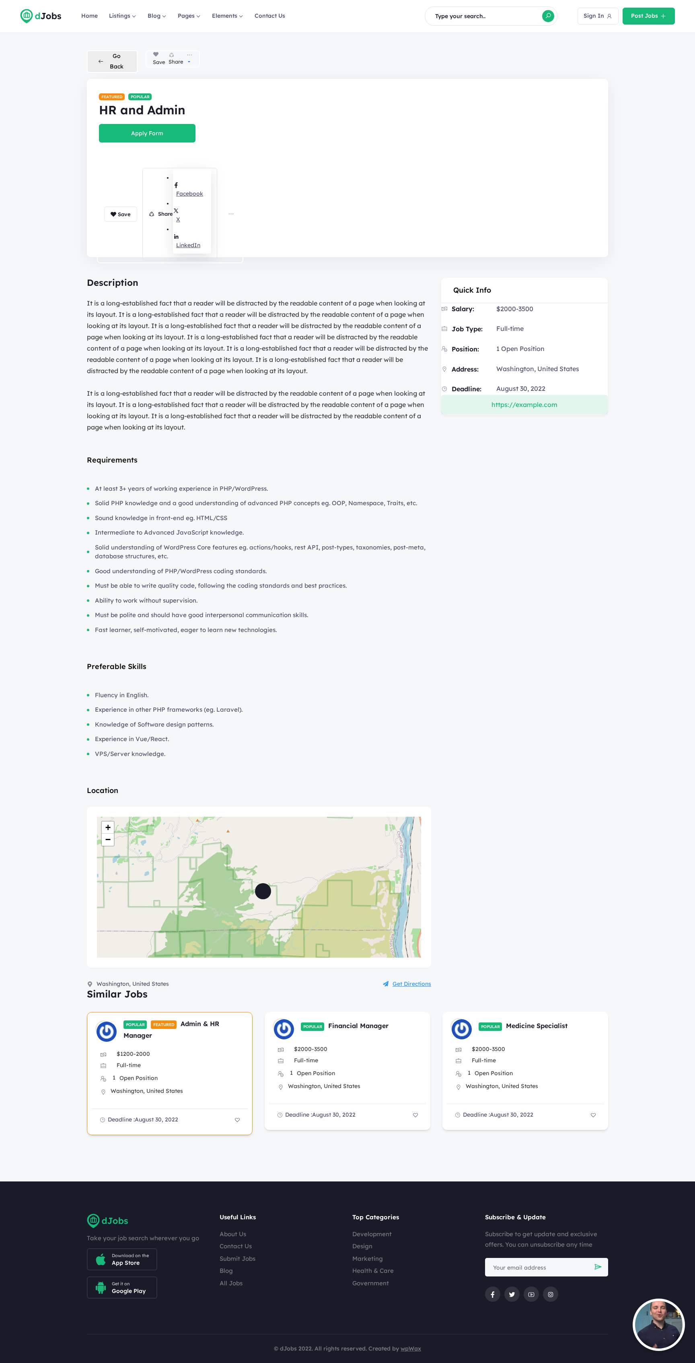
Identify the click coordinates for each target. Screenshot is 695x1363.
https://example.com (524, 405)
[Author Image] (103, 1028)
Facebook (189, 193)
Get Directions (412, 983)
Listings (119, 15)
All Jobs (231, 1283)
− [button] (108, 839)
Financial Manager (358, 1026)
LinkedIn (188, 245)
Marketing (367, 1258)
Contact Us (270, 15)
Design (362, 1246)
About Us (233, 1234)
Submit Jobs (237, 1258)
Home (89, 15)
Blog (154, 15)
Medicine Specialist (537, 1026)
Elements (224, 15)
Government (370, 1283)
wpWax (411, 1348)
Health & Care (373, 1270)
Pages (186, 15)
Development (372, 1234)
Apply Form (147, 133)
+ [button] (108, 827)
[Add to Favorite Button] (237, 1120)
